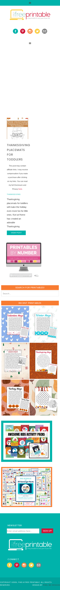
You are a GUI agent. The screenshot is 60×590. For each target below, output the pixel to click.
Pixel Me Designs (51, 585)
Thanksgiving (14, 194)
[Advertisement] (30, 77)
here (20, 189)
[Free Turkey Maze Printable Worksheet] (15, 414)
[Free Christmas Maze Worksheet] (15, 377)
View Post (16, 233)
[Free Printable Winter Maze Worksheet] (43, 341)
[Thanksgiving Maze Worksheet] (43, 377)
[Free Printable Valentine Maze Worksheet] (15, 341)
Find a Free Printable (30, 15)
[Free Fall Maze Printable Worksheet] (43, 414)
